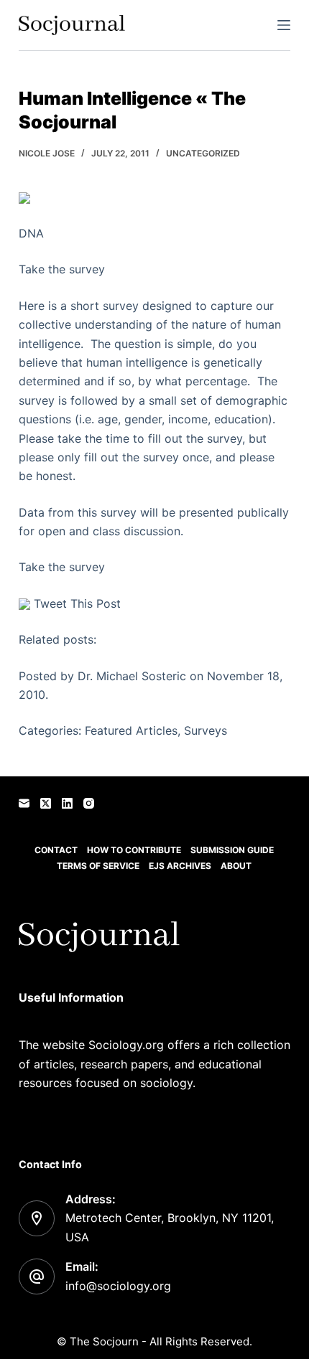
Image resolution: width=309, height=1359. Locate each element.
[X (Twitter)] (45, 803)
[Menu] (283, 25)
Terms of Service (98, 865)
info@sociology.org (118, 1286)
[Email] (24, 803)
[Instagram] (88, 803)
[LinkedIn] (67, 803)
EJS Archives (180, 865)
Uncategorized (203, 153)
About (236, 865)
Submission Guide (232, 850)
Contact (56, 850)
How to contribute (134, 850)
